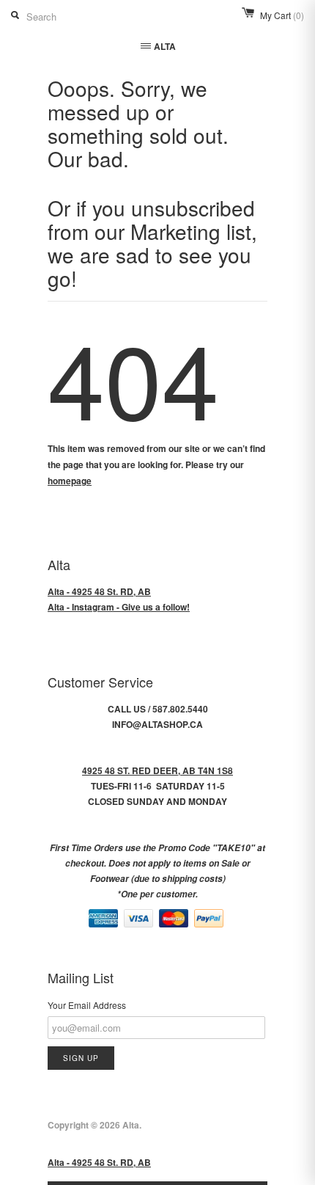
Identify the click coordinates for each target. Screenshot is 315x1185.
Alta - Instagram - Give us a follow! (119, 606)
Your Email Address (87, 1005)
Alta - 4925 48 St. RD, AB (99, 591)
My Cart (282, 15)
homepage (70, 480)
